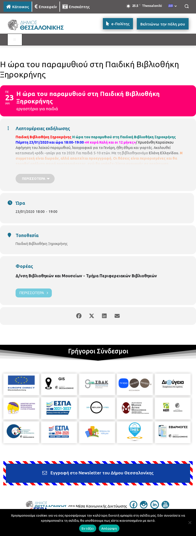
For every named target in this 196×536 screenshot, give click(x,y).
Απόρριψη (109, 528)
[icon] (133, 507)
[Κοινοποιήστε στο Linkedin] (104, 316)
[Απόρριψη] (189, 522)
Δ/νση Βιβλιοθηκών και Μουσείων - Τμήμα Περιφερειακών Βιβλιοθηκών (86, 275)
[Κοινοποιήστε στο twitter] (91, 316)
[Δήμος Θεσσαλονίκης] (38, 25)
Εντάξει (88, 528)
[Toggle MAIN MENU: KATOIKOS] (14, 40)
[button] (186, 6)
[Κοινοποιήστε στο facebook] (78, 316)
